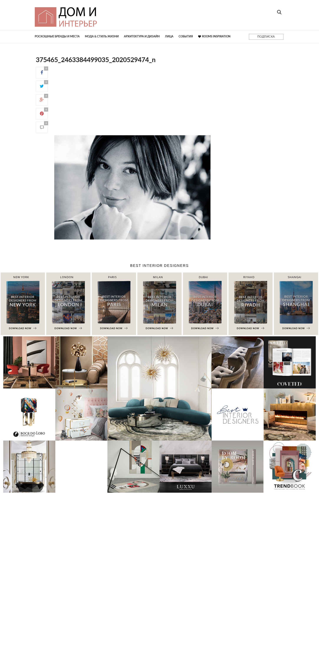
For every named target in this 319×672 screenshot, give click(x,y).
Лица (169, 36)
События (186, 36)
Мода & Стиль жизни (102, 36)
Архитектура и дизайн (142, 36)
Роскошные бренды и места (57, 36)
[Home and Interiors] (98, 15)
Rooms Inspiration (216, 36)
